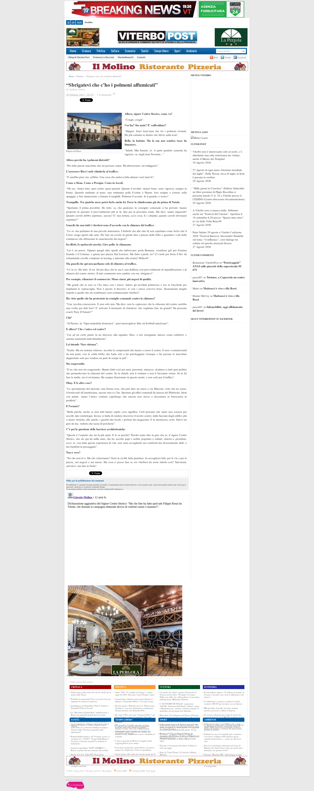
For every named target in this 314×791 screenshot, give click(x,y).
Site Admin (107, 770)
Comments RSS (138, 770)
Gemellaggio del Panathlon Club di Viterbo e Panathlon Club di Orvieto (90, 706)
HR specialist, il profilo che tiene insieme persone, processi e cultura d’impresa (221, 709)
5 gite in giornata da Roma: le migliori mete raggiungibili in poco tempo (133, 741)
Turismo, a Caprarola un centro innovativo (219, 279)
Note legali (150, 770)
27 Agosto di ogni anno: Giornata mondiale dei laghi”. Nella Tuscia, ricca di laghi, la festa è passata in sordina (219, 173)
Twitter (228, 57)
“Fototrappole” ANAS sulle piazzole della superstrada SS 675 (217, 266)
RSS (216, 57)
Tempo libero (161, 51)
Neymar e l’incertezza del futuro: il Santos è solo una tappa (178, 746)
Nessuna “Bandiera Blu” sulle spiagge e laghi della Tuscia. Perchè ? (223, 755)
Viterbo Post (78, 770)
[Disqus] (127, 536)
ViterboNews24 (125, 57)
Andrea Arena (77, 89)
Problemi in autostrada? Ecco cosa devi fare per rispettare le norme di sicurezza (91, 700)
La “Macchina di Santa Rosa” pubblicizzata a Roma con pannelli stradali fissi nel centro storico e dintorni (89, 715)
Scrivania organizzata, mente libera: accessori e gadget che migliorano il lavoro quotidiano (135, 748)
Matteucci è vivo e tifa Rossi (220, 288)
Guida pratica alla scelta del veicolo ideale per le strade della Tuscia (91, 693)
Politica (101, 51)
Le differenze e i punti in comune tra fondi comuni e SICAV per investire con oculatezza (223, 702)
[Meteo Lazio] (199, 138)
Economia (130, 51)
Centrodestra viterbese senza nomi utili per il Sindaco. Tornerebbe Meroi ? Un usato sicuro (134, 700)
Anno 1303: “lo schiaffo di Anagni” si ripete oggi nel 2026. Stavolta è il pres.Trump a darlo (134, 693)
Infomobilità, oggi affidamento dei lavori (218, 308)
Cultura (115, 51)
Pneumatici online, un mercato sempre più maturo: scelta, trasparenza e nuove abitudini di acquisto (135, 734)
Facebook (242, 57)
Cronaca (86, 51)
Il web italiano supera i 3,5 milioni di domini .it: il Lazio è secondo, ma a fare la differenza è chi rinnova (224, 694)
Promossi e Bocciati (103, 57)
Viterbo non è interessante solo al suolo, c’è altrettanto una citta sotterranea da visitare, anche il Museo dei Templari (217, 155)
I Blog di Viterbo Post (78, 57)
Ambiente (191, 51)
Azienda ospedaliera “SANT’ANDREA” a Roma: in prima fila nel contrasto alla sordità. (89, 749)
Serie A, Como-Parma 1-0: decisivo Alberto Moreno (178, 753)
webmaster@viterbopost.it (113, 489)
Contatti (141, 57)
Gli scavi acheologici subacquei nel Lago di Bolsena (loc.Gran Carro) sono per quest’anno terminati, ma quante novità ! (223, 748)
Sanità (144, 51)
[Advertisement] (145, 103)
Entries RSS (122, 770)
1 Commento (104, 94)
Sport (177, 51)
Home (73, 51)
